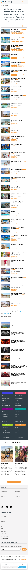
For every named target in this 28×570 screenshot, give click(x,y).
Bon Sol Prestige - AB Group (17, 219)
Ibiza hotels (3, 516)
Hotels (6, 5)
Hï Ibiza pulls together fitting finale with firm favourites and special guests (18, 341)
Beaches (17, 430)
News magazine (4, 536)
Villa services (4, 421)
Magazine (4, 403)
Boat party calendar (6, 398)
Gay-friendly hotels (19, 395)
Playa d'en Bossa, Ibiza (16, 325)
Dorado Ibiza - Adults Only (17, 285)
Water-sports (5, 430)
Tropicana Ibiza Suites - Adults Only (18, 253)
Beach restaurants (19, 421)
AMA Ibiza (13, 211)
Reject (14, 567)
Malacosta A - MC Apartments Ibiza (18, 261)
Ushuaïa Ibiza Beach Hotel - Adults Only (19, 71)
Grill (16, 416)
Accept (22, 567)
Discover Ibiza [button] (20, 424)
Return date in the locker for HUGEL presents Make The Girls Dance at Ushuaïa (18, 374)
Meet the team (4, 491)
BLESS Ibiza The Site (16, 29)
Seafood (17, 414)
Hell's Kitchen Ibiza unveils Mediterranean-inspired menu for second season (18, 358)
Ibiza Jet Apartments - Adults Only (19, 235)
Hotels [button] (20, 392)
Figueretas (23, 312)
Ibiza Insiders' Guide (6, 405)
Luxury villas (4, 419)
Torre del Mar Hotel (15, 37)
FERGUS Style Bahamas (16, 169)
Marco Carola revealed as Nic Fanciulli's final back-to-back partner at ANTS (17, 333)
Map (24, 26)
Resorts (16, 427)
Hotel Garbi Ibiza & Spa (16, 161)
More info (20, 33)
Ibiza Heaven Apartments (16, 144)
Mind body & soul (5, 435)
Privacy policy (18, 491)
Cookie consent (18, 494)
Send (24, 549)
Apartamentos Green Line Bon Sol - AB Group (19, 79)
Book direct (14, 33)
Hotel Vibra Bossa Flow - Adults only (18, 178)
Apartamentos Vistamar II (17, 244)
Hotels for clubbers (19, 398)
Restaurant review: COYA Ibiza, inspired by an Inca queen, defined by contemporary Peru (19, 366)
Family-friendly (5, 427)
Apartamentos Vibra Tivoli (17, 277)
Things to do (3, 533)
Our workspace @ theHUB (20, 498)
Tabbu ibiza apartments (16, 103)
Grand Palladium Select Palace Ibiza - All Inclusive (18, 294)
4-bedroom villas (5, 416)
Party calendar (5, 395)
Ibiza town (6, 313)
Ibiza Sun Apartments (16, 62)
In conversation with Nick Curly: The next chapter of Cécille (18, 350)
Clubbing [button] (7, 392)
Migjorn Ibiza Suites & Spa (17, 268)
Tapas (16, 419)
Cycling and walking (6, 437)
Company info (4, 494)
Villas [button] (7, 408)
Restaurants (3, 531)
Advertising (3, 496)
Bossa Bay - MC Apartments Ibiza (18, 111)
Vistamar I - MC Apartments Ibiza (18, 302)
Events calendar (18, 435)
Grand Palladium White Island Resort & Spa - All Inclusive (18, 202)
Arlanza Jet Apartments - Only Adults (18, 128)
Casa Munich (14, 54)
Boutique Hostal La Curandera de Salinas (18, 194)
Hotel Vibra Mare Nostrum (17, 95)
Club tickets (4, 400)
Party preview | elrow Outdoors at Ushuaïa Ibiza (18, 383)
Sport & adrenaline (6, 432)
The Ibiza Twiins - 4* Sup (16, 120)
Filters (19, 26)
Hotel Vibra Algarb (15, 186)
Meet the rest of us (14, 481)
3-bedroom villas (5, 414)
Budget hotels (18, 405)
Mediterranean (18, 411)
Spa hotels (17, 403)
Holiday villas (4, 519)
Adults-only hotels (19, 400)
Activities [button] (7, 424)
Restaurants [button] (21, 408)
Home (2, 5)
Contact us (17, 496)
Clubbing (3, 528)
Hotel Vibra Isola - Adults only (18, 152)
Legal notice (3, 498)
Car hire (16, 432)
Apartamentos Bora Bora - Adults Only (18, 87)
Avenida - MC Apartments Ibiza (18, 136)
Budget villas (4, 411)
